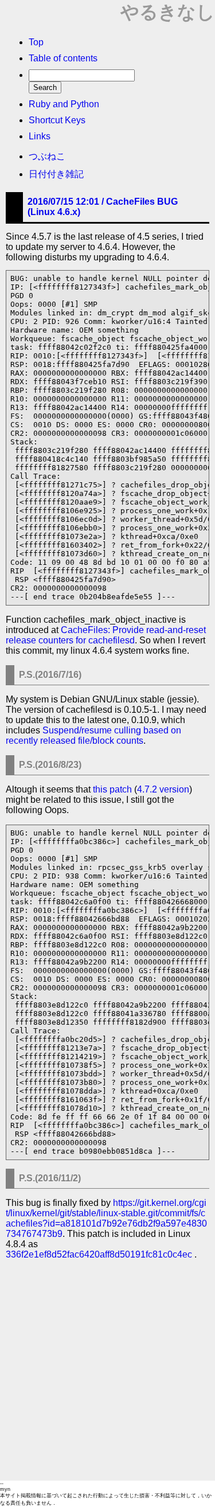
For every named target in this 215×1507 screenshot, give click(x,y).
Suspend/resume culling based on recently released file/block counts (93, 735)
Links (39, 136)
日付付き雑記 (56, 174)
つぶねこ (47, 156)
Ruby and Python (64, 104)
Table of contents (63, 58)
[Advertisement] (107, 1367)
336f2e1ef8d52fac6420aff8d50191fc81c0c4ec (99, 1254)
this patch (112, 789)
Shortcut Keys (57, 120)
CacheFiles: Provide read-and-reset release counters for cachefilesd (106, 635)
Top (36, 42)
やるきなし (167, 12)
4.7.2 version (163, 789)
